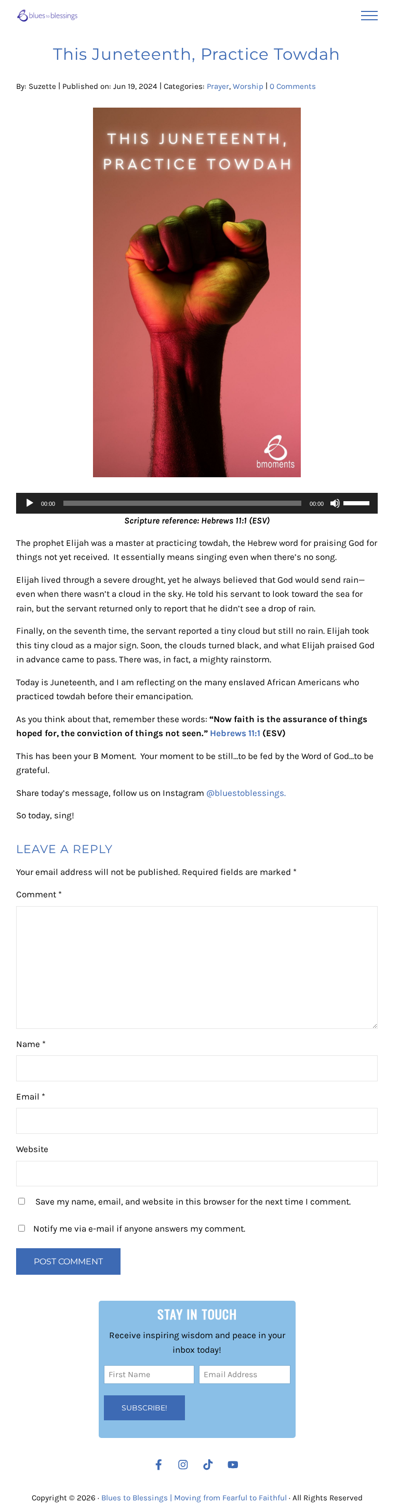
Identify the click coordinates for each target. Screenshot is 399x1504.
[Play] (29, 503)
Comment (39, 894)
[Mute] (335, 503)
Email (30, 1096)
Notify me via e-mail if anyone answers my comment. (139, 1228)
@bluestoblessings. (246, 793)
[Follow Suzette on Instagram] (186, 1465)
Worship (248, 86)
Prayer (218, 86)
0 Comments (293, 86)
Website (32, 1149)
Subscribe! (144, 1408)
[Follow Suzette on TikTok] (211, 1465)
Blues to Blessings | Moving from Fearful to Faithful (194, 1497)
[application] (196, 503)
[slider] (358, 502)
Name (31, 1044)
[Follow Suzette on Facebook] (158, 1465)
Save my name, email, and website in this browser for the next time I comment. (193, 1201)
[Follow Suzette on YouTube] (235, 1465)
